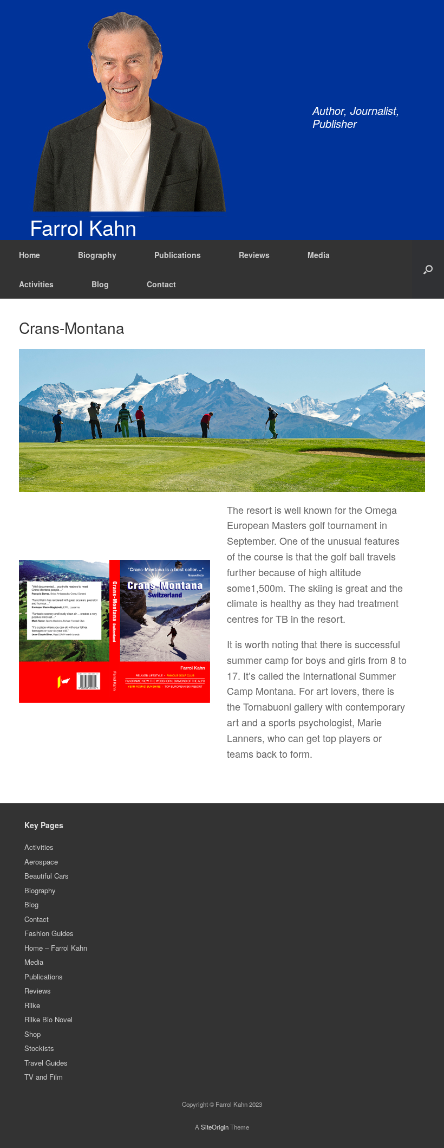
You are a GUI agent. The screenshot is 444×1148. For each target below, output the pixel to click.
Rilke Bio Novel (48, 1019)
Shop (32, 1034)
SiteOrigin (214, 1127)
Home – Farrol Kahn (55, 948)
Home (29, 254)
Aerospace (41, 861)
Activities (36, 284)
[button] (428, 269)
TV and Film (43, 1077)
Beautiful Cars (46, 875)
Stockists (39, 1048)
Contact (161, 284)
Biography (97, 254)
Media (319, 254)
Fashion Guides (49, 933)
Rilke (32, 1005)
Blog (100, 284)
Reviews (254, 254)
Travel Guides (46, 1062)
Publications (177, 254)
